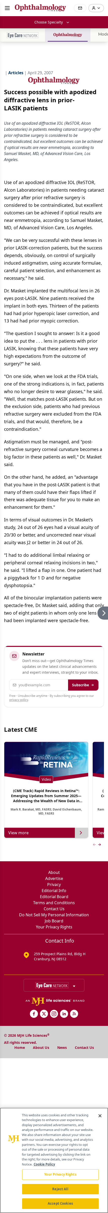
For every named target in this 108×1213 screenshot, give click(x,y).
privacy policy (18, 700)
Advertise (54, 878)
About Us (41, 1047)
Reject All (60, 1189)
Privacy (54, 884)
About (54, 872)
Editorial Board (54, 896)
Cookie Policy (44, 1164)
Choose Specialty (48, 22)
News (62, 1047)
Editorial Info (54, 890)
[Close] (99, 1115)
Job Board (54, 921)
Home (19, 1047)
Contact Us (54, 909)
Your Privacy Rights (54, 927)
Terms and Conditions (54, 902)
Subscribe (80, 685)
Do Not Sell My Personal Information (54, 915)
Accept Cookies (60, 1203)
